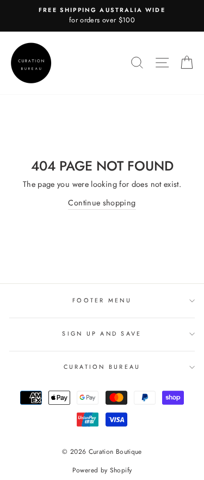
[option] (102, 15)
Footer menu (102, 300)
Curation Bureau (102, 366)
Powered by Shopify (102, 470)
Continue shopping (101, 202)
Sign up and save (101, 333)
